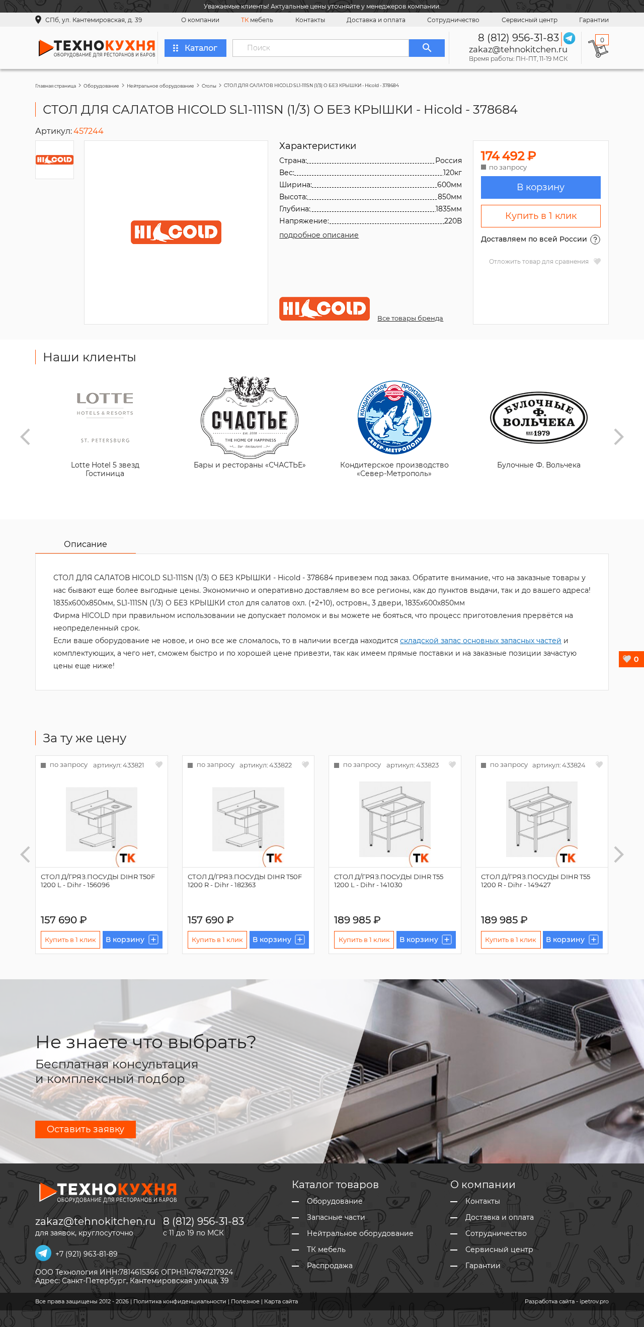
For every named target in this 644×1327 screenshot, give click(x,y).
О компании (200, 20)
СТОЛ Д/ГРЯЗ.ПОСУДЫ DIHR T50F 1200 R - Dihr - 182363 (245, 881)
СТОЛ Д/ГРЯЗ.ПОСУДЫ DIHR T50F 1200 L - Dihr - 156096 (98, 881)
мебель (257, 20)
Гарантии (594, 20)
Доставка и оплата (376, 20)
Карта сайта (281, 1301)
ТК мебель (326, 1249)
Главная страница (55, 86)
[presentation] (25, 437)
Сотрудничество (453, 20)
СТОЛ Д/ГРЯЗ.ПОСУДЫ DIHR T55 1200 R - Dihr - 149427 (535, 881)
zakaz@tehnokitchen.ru (518, 49)
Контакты (310, 20)
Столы (209, 86)
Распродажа (330, 1266)
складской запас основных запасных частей (480, 640)
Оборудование (101, 86)
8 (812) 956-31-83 (518, 38)
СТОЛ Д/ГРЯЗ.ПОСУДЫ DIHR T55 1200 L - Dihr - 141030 (388, 881)
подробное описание (319, 235)
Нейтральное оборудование (160, 86)
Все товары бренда (410, 318)
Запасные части (336, 1217)
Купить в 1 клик (541, 215)
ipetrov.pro (594, 1301)
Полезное (245, 1301)
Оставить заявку (85, 1129)
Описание (85, 544)
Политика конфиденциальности (179, 1301)
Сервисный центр (529, 20)
